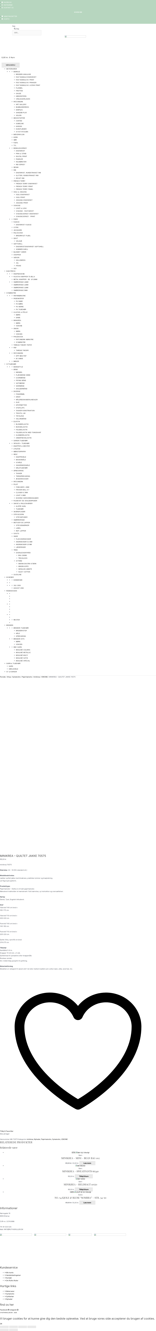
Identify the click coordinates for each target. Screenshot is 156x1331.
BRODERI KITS (19, 639)
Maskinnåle (21, 460)
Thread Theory (22, 350)
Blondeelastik (22, 424)
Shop (9, 677)
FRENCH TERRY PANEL (24, 189)
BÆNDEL (19, 372)
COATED (19, 121)
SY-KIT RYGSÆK (22, 132)
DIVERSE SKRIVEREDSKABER (27, 498)
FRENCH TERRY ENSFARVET (26, 183)
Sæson (16, 257)
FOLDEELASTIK (21, 430)
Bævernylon (19, 134)
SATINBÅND (20, 383)
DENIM (16, 167)
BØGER (16, 361)
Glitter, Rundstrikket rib (27, 175)
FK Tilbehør (21, 309)
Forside (3, 677)
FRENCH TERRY (19, 181)
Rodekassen (11, 591)
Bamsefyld (18, 367)
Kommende (18, 580)
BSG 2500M (22, 555)
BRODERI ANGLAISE (23, 74)
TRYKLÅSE (20, 416)
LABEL (18, 528)
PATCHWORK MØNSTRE (25, 339)
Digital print (21, 156)
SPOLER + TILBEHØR (21, 443)
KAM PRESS (10, 271)
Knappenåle (21, 457)
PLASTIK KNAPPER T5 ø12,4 (24, 276)
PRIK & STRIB (21, 153)
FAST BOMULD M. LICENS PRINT (28, 85)
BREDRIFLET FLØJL (23, 235)
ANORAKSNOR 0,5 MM (24, 542)
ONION (16, 328)
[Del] (22, 1327)
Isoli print (20, 197)
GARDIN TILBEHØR (21, 440)
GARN (11, 666)
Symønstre (11, 293)
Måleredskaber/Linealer (27, 399)
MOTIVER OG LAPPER (22, 522)
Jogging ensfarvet (24, 200)
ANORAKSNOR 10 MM (24, 544)
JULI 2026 (17, 585)
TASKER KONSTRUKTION (25, 410)
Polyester (18, 233)
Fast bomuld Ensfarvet (26, 77)
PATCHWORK (18, 102)
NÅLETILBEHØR (22, 468)
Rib (15, 170)
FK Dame (19, 301)
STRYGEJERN (19, 514)
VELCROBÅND (21, 419)
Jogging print (22, 203)
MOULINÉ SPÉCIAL (23, 661)
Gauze (18, 93)
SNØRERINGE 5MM (21, 290)
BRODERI (9, 625)
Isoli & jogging (20, 192)
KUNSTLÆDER (21, 129)
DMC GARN (18, 647)
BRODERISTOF (21, 630)
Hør (15, 140)
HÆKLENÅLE (13, 669)
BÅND (16, 369)
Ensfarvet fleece (24, 225)
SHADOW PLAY (21, 112)
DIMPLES (19, 110)
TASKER (19, 473)
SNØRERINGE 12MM (21, 285)
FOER (16, 219)
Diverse (17, 391)
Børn (18, 315)
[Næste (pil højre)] (13, 1330)
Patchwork (18, 481)
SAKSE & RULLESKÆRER (23, 503)
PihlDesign (18, 337)
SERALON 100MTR (25, 569)
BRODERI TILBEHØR (21, 628)
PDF (15, 347)
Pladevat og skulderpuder (25, 501)
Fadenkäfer (19, 298)
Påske (18, 266)
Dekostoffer (19, 118)
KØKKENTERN (21, 96)
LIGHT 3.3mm (21, 495)
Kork (16, 137)
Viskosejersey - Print (25, 216)
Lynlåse (17, 449)
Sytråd (19, 561)
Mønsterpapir (20, 451)
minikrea (17, 320)
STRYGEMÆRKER (22, 525)
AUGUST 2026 (19, 588)
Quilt (16, 238)
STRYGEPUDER (21, 517)
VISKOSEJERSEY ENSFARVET (27, 214)
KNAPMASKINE (19, 274)
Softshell (18, 244)
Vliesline (18, 574)
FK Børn (19, 304)
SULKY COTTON (24, 572)
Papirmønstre (20, 296)
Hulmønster (21, 162)
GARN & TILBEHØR (13, 663)
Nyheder (10, 577)
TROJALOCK (22, 558)
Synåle (19, 462)
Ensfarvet (20, 151)
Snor (16, 536)
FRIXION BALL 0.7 (22, 490)
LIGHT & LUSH (21, 208)
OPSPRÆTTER (21, 405)
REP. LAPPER (21, 531)
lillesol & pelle (21, 312)
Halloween (20, 260)
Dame (18, 317)
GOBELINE (20, 123)
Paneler (19, 159)
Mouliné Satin (22, 658)
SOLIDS (19, 115)
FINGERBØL (20, 394)
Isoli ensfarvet (23, 194)
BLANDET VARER (20, 252)
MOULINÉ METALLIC (23, 652)
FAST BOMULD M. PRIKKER (26, 82)
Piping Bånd (21, 380)
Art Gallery (21, 104)
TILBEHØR (20, 509)
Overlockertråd (23, 553)
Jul (17, 263)
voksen (19, 334)
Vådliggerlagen (23, 99)
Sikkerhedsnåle (23, 465)
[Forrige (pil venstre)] (4, 1330)
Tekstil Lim (20, 413)
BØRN (18, 641)
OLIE (18, 402)
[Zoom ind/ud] (4, 1327)
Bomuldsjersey (20, 148)
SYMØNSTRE (21, 342)
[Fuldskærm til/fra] (13, 1327)
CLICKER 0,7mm (22, 492)
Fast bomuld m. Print (25, 80)
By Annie (19, 358)
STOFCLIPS (20, 408)
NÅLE (18, 633)
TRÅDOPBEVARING (23, 476)
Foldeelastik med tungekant (28, 432)
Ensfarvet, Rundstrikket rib (28, 173)
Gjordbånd (20, 378)
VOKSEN (19, 644)
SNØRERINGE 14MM (21, 282)
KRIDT (18, 397)
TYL (15, 145)
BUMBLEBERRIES (22, 107)
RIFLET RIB (20, 178)
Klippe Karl (21, 506)
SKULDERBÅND (21, 389)
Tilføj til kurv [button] (84, 1176)
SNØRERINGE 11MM (21, 287)
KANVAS (19, 126)
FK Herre (20, 307)
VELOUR (19, 241)
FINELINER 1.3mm (22, 487)
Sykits (16, 533)
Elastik (17, 421)
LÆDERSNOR (21, 547)
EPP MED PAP (21, 356)
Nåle (16, 454)
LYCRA (16, 227)
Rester (17, 620)
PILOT (16, 484)
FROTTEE (19, 91)
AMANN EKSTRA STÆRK (27, 563)
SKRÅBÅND (20, 386)
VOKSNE (19, 326)
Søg (13, 26)
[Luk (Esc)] (31, 1327)
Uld (15, 268)
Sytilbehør (11, 364)
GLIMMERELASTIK (23, 435)
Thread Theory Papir (23, 345)
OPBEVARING (19, 471)
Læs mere (87, 1163)
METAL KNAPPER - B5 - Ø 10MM (25, 279)
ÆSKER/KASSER (22, 479)
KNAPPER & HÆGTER (22, 446)
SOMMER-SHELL (22, 249)
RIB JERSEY (20, 164)
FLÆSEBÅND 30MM (23, 375)
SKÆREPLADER (19, 511)
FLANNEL (19, 88)
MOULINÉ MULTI (22, 655)
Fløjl (16, 143)
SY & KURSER (11, 672)
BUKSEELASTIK (22, 427)
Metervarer (11, 69)
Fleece (17, 222)
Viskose (17, 205)
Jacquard (18, 230)
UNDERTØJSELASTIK (24, 438)
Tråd (16, 550)
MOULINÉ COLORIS (23, 650)
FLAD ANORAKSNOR (23, 539)
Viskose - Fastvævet (25, 211)
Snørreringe (19, 520)
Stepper (17, 255)
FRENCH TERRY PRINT (24, 186)
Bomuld (17, 71)
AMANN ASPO (23, 566)
